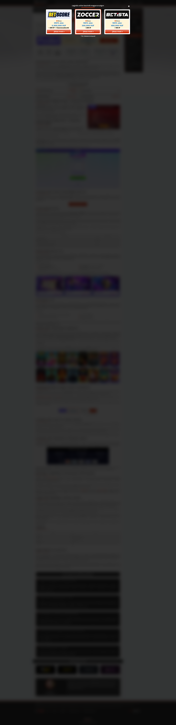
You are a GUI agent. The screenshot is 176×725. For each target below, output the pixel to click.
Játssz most (87, 31)
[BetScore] (59, 14)
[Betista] (117, 14)
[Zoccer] (88, 14)
